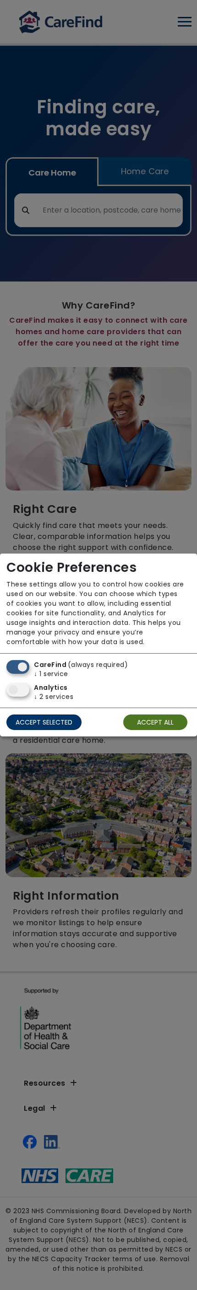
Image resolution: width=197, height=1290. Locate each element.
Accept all (155, 722)
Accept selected (44, 722)
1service (51, 673)
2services (53, 696)
